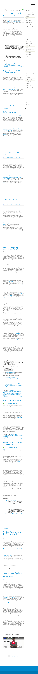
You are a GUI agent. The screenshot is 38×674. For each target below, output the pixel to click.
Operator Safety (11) (29, 54)
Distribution (5, 650)
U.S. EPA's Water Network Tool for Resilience (12, 14)
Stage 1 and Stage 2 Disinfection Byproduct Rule (10, 597)
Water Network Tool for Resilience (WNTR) (13, 21)
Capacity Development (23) (29, 22)
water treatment (16, 107)
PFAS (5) (27, 56)
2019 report (9, 602)
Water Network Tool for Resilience (9, 65)
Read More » (21, 66)
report (11, 310)
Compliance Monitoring (14, 435)
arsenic (5, 437)
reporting (17, 333)
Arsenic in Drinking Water (12, 400)
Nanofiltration (20, 525)
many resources (9, 354)
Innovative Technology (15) (29, 43)
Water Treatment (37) (29, 98)
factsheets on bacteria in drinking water (12, 89)
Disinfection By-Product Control (11, 200)
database (4, 94)
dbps (6, 651)
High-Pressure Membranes (7, 525)
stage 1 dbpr (16, 651)
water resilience (16, 65)
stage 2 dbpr (20, 651)
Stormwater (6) (28, 75)
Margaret (12, 568)
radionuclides (16, 195)
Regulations (14, 650)
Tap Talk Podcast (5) (29, 79)
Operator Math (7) (28, 52)
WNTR (20, 65)
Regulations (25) (28, 62)
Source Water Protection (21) (30, 73)
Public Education (10, 650)
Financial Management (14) (29, 37)
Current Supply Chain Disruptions (10, 377)
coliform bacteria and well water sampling (14, 129)
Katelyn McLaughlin (13, 63)
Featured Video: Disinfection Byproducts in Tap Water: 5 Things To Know (13, 575)
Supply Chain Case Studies (9, 380)
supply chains (8, 394)
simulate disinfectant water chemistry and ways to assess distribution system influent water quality (13, 223)
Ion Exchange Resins (14, 525)
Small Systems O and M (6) (29, 71)
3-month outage (19, 293)
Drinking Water (6, 391)
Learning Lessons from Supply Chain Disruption (11, 248)
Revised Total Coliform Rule (15, 146)
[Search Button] (32, 4)
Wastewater (5, 569)
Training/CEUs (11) (28, 83)
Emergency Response (7, 64)
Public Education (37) (29, 58)
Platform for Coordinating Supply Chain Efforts (12, 378)
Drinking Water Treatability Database (10, 500)
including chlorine (11, 281)
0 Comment (6, 66)
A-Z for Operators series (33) (30, 14)
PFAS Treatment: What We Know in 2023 (12, 443)
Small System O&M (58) (29, 69)
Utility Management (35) (29, 87)
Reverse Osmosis (17, 526)
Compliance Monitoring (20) (30, 26)
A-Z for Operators (6, 107)
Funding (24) (28, 39)
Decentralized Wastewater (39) (30, 28)
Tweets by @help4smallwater (29, 110)
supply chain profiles (16, 339)
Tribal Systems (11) (28, 85)
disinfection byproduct (11, 582)
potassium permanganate (13, 393)
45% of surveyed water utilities (16, 261)
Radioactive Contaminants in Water (13, 153)
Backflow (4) (27, 16)
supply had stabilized (6, 297)
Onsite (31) (27, 47)
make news (12, 266)
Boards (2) (27, 18)
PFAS (4, 449)
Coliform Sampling (9, 112)
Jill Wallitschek (12, 649)
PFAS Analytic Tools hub (8, 508)
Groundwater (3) (28, 41)
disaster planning (6, 393)
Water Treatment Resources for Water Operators (13, 71)
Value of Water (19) (28, 89)
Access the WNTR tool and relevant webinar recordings (11, 59)
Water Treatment (13, 64)
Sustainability (17, 391)
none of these (20, 303)
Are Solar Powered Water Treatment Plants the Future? (12, 534)
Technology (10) (28, 81)
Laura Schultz (12, 390)
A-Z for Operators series (7, 106)
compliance (13, 437)
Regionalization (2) (28, 60)
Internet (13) (28, 45)
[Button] (34, 4)
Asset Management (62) (29, 12)
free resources (11, 107)
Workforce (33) (28, 104)
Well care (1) (28, 102)
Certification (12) (28, 24)
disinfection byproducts (10, 651)
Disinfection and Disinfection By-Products (15, 241)
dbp (4, 651)
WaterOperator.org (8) (29, 100)
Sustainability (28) (28, 77)
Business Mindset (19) (29, 20)
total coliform (16, 148)
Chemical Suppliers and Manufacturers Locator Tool (12, 379)
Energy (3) (27, 35)
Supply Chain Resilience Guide (10, 372)
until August (10, 295)
